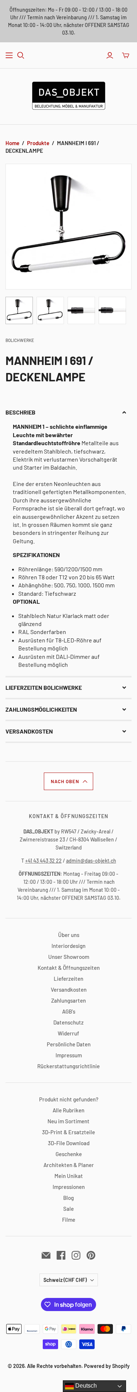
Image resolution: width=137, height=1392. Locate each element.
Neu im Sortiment (68, 1121)
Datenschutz (68, 1022)
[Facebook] (61, 1255)
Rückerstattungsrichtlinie (68, 1066)
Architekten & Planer (68, 1165)
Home (12, 143)
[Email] (46, 1255)
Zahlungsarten (68, 1000)
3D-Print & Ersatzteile (68, 1132)
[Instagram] (76, 1255)
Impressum (69, 1055)
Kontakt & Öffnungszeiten (69, 967)
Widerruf (68, 1033)
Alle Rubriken (68, 1110)
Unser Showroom (68, 956)
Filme (68, 1219)
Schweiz (65, 1280)
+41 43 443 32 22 (43, 861)
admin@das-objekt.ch (91, 861)
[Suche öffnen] (20, 55)
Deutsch (85, 1386)
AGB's (68, 1011)
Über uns (68, 935)
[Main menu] (9, 55)
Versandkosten (69, 989)
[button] (68, 412)
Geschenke (69, 1154)
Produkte (38, 143)
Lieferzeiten (68, 978)
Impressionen (69, 1186)
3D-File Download (69, 1143)
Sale (68, 1208)
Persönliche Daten (69, 1044)
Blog (68, 1197)
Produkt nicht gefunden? (68, 1099)
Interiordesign (68, 945)
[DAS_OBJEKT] (68, 94)
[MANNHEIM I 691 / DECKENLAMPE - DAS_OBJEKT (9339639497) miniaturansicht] (19, 310)
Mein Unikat (68, 1176)
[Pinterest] (91, 1255)
